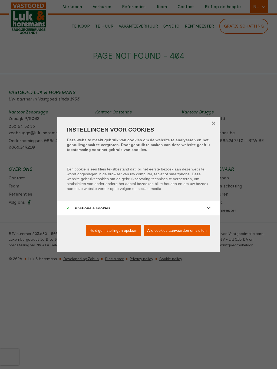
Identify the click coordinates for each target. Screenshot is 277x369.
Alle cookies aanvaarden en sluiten (177, 230)
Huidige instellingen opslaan (113, 230)
